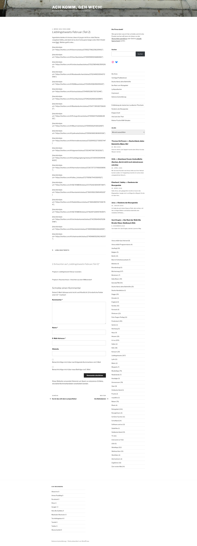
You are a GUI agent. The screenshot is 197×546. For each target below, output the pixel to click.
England (114, 302)
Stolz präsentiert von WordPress (78, 541)
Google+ (54, 507)
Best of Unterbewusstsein (120, 260)
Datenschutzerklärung (119, 97)
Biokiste (114, 264)
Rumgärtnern (116, 413)
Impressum (115, 93)
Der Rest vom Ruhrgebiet (120, 85)
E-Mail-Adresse (59, 338)
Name (55, 328)
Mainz (114, 363)
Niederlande (116, 375)
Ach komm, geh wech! (77, 7)
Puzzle (114, 394)
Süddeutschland (117, 432)
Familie (114, 306)
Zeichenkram (116, 459)
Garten (114, 325)
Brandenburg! (116, 267)
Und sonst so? (116, 440)
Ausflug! (114, 248)
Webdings (115, 447)
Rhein (113, 405)
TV (112, 436)
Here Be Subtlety (57, 511)
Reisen (114, 401)
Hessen (114, 336)
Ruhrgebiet (115, 409)
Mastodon (55, 514)
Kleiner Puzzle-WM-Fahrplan (121, 120)
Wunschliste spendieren (119, 38)
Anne (68, 29)
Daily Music (115, 279)
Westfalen (115, 455)
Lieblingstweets (62, 250)
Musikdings (115, 371)
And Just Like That (118, 116)
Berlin (113, 256)
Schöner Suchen (117, 417)
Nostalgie (115, 378)
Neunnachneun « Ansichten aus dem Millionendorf (75, 279)
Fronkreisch (115, 321)
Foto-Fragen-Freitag (118, 317)
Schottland (115, 420)
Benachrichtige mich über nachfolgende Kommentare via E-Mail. (76, 362)
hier (57, 42)
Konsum (114, 352)
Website (55, 349)
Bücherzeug (116, 271)
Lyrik (113, 359)
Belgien (114, 252)
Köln (113, 348)
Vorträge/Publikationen (119, 78)
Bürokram (115, 275)
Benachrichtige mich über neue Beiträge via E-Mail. (71, 369)
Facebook (55, 499)
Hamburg (115, 329)
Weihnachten (116, 451)
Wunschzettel (56, 530)
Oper (113, 386)
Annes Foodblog (57, 495)
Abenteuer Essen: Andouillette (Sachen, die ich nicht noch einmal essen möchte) (127, 162)
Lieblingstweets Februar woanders (70, 272)
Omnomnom (116, 382)
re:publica (115, 397)
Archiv (114, 128)
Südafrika (115, 428)
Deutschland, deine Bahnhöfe (121, 81)
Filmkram (115, 313)
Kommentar (57, 300)
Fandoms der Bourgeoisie (120, 109)
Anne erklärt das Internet (120, 240)
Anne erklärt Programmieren (121, 244)
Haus (113, 332)
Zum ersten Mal (117, 466)
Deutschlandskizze (118, 290)
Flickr (53, 503)
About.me (55, 491)
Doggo (114, 294)
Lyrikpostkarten (117, 89)
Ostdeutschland (117, 390)
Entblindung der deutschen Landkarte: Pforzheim (128, 105)
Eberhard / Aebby (118, 182)
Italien (114, 344)
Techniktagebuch (57, 518)
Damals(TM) (116, 283)
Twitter (54, 526)
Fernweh (114, 309)
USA (113, 443)
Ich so (113, 340)
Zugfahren (115, 463)
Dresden (114, 298)
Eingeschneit (116, 113)
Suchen (114, 49)
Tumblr (54, 522)
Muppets (114, 367)
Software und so (117, 424)
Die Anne (114, 74)
